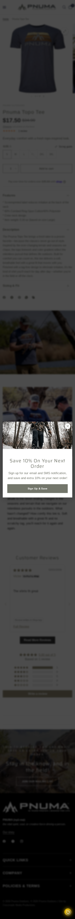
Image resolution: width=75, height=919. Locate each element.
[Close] (67, 426)
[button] (37, 488)
